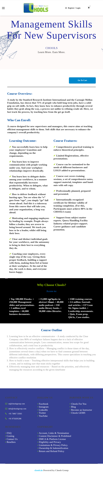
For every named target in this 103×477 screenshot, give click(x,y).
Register (71, 8)
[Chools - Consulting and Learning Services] (36, 8)
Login (78, 8)
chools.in (38, 470)
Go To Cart (82, 80)
